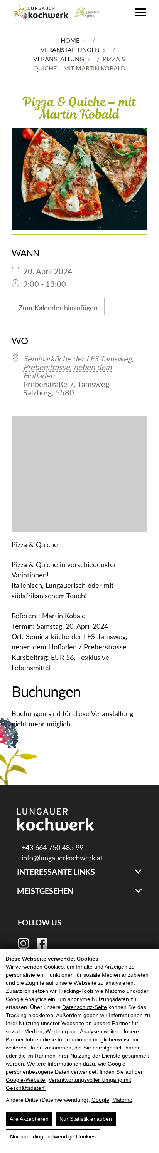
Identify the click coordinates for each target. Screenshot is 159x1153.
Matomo (122, 1100)
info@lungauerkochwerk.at (61, 857)
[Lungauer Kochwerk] (40, 12)
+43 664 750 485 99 (51, 847)
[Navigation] (140, 12)
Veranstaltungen (70, 49)
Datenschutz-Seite (84, 1007)
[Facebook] (42, 942)
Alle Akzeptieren (29, 1119)
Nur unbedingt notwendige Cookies (53, 1136)
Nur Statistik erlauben (85, 1119)
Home (70, 40)
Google (100, 1100)
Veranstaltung (58, 58)
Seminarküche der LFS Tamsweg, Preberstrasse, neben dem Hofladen (78, 367)
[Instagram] (23, 942)
